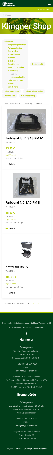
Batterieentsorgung (21, 323)
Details (12, 164)
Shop (6, 104)
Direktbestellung (28, 95)
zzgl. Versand (11, 155)
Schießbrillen (13, 64)
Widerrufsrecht (15, 327)
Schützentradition (11, 91)
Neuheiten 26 (37, 64)
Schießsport (9, 41)
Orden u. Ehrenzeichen (34, 91)
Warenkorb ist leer (44, 10)
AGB (49, 323)
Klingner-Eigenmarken (17, 44)
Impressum (27, 327)
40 (34, 303)
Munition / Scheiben (16, 67)
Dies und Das (9, 95)
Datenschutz (39, 327)
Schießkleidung (14, 54)
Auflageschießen (15, 48)
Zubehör (11, 57)
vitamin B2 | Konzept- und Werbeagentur (31, 449)
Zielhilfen (11, 61)
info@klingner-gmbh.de (26, 370)
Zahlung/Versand (38, 323)
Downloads (7, 323)
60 (38, 303)
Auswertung (13, 70)
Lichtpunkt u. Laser (15, 80)
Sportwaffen (13, 51)
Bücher (10, 83)
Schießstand (13, 87)
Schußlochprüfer (18, 77)
